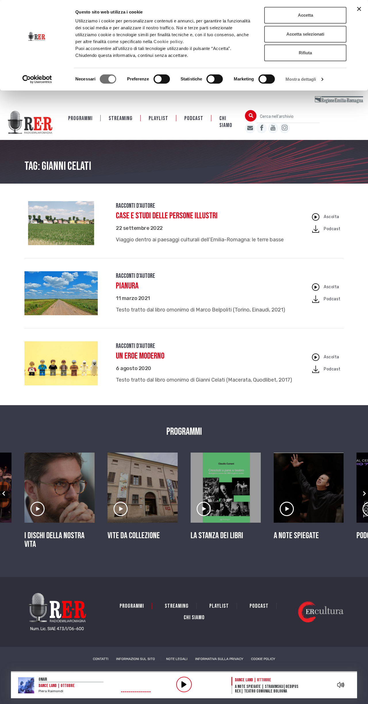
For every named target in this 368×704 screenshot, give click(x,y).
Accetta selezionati (305, 34)
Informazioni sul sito (135, 659)
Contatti (100, 659)
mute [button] (340, 685)
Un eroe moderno (140, 356)
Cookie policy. (169, 41)
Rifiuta (305, 52)
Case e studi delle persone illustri (167, 216)
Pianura (127, 286)
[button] (3, 493)
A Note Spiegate (296, 535)
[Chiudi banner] (359, 9)
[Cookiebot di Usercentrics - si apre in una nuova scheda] (37, 79)
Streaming (121, 118)
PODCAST (193, 118)
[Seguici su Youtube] (273, 128)
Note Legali (176, 659)
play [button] (184, 684)
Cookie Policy (263, 659)
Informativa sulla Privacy (219, 659)
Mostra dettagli (300, 79)
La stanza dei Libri (217, 535)
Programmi (80, 118)
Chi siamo (225, 122)
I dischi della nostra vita (54, 540)
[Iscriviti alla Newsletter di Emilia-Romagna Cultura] (250, 128)
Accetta (305, 15)
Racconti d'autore (135, 206)
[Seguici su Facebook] (261, 128)
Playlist (158, 118)
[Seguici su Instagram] (284, 128)
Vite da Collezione (134, 535)
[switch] (162, 79)
